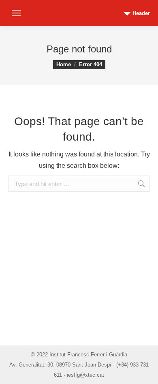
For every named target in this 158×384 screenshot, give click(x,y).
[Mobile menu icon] (16, 13)
